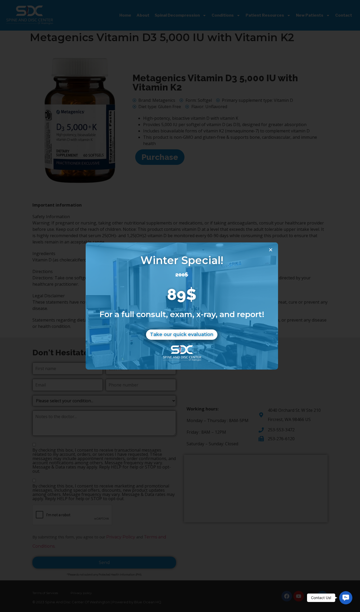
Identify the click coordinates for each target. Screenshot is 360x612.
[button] (345, 597)
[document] (180, 306)
